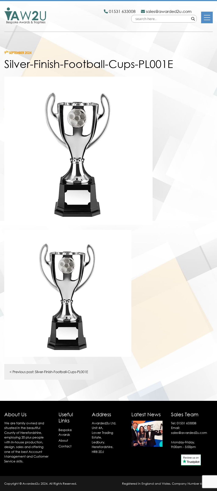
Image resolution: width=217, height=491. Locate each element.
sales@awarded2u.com (189, 432)
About (63, 440)
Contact (64, 446)
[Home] (25, 23)
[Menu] (207, 17)
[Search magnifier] (193, 19)
